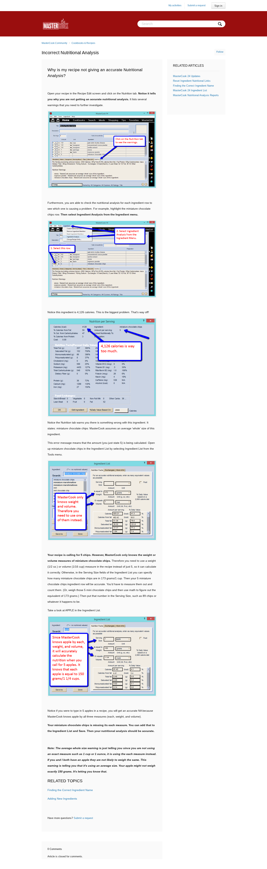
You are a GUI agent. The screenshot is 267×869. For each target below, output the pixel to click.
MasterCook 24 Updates (186, 76)
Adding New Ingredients (62, 798)
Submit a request (196, 5)
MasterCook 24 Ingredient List (190, 90)
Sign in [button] (218, 5)
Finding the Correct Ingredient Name (70, 790)
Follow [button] (219, 51)
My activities (174, 5)
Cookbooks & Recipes (83, 43)
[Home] (56, 23)
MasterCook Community (54, 43)
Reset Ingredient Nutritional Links (192, 80)
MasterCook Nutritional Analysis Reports (196, 95)
